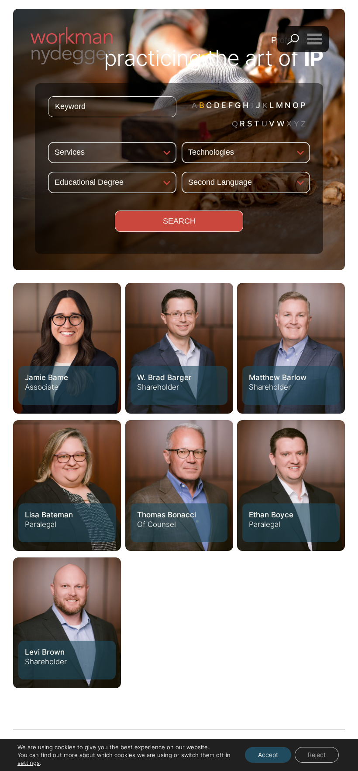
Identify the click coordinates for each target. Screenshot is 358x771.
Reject (317, 754)
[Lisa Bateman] (67, 485)
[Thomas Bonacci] (179, 485)
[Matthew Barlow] (291, 348)
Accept (268, 754)
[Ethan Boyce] (291, 485)
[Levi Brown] (67, 622)
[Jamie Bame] (67, 348)
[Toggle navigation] (314, 38)
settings (28, 762)
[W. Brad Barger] (179, 348)
